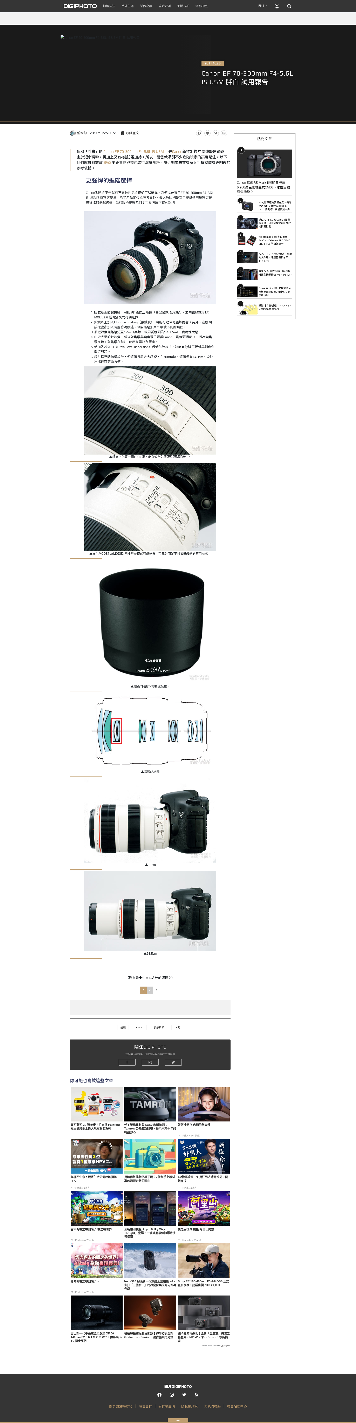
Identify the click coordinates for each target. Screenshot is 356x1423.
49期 (177, 1027)
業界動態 (146, 6)
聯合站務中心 (237, 1406)
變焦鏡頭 (159, 1027)
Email (224, 133)
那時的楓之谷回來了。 (85, 1281)
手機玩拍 (183, 6)
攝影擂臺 (202, 6)
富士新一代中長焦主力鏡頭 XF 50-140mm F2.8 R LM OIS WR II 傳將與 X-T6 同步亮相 (96, 1337)
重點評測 (164, 6)
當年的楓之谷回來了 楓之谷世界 (91, 1229)
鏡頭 (107, 162)
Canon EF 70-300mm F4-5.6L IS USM (133, 151)
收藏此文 (132, 133)
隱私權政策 (189, 1406)
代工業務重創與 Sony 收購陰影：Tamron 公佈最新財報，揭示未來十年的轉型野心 (150, 1128)
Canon (177, 151)
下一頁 (156, 990)
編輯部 (82, 133)
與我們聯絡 (212, 1406)
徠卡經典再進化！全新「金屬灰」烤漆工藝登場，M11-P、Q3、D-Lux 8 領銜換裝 (204, 1337)
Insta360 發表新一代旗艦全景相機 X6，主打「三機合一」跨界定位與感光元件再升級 (150, 1285)
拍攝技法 (109, 6)
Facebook (199, 133)
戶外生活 (127, 6)
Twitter (216, 133)
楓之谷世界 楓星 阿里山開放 (196, 1229)
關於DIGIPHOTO (120, 1406)
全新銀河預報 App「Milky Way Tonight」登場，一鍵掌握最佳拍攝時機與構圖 (150, 1233)
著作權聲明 (166, 1406)
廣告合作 (145, 1406)
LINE (207, 133)
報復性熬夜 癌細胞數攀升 (194, 1124)
